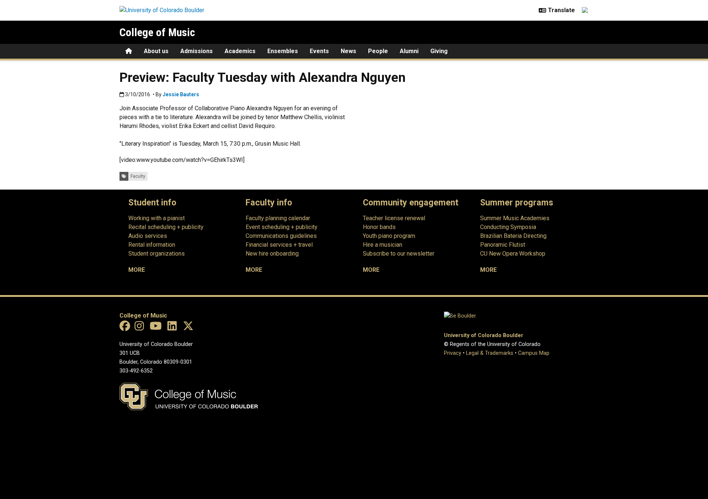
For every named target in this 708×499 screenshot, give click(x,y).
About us (156, 51)
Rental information (151, 244)
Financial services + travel (279, 244)
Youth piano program (389, 235)
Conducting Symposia (508, 227)
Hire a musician (382, 244)
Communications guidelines (281, 235)
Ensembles (282, 51)
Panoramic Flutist (502, 244)
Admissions (196, 51)
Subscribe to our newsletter (398, 253)
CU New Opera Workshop (512, 253)
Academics (240, 51)
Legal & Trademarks (489, 353)
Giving (439, 51)
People (378, 51)
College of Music (157, 32)
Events (319, 51)
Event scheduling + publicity (281, 227)
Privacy (452, 353)
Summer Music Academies (514, 218)
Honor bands (379, 227)
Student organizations (156, 253)
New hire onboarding (272, 253)
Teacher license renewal (394, 218)
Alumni (409, 51)
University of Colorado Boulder (483, 335)
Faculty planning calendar (278, 218)
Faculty (138, 176)
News (348, 51)
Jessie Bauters (181, 94)
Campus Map (533, 353)
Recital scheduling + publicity (166, 227)
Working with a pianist (156, 218)
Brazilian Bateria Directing (513, 235)
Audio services (147, 235)
